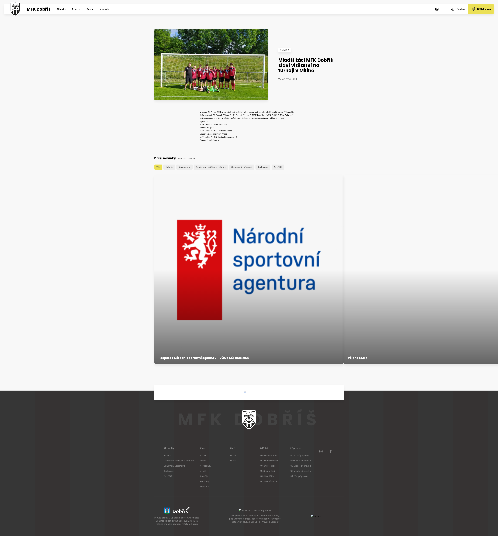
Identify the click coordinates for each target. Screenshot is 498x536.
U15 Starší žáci (267, 465)
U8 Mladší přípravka (300, 471)
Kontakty (104, 9)
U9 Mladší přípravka (300, 465)
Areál (203, 471)
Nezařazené (184, 167)
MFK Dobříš (39, 9)
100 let (203, 455)
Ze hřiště (284, 50)
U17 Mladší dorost (269, 460)
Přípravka (295, 448)
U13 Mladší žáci (267, 476)
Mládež (264, 448)
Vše (158, 167)
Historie (169, 167)
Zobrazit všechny (188, 158)
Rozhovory (263, 167)
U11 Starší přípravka (300, 455)
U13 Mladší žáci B (268, 481)
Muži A (233, 455)
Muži (232, 448)
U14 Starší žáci (267, 471)
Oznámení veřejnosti (241, 167)
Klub (202, 448)
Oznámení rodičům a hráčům (211, 167)
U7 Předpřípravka (299, 476)
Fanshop (461, 9)
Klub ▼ (90, 9)
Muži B (233, 460)
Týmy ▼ (76, 9)
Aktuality (61, 9)
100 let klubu (484, 9)
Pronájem (205, 476)
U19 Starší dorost (268, 455)
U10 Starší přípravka (300, 460)
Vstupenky (205, 465)
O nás (203, 460)
